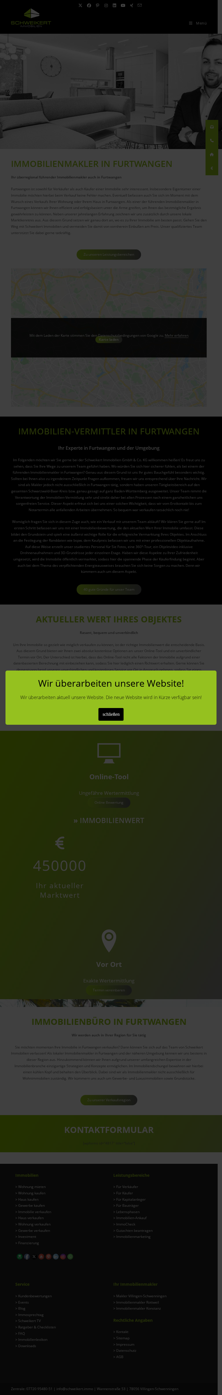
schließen (111, 714)
